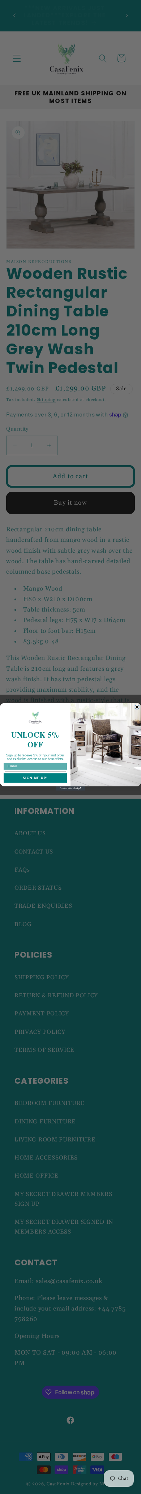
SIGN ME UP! (35, 778)
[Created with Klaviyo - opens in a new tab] (70, 788)
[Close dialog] (137, 707)
